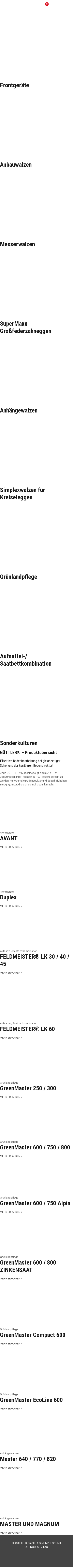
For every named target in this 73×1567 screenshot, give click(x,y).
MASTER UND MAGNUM (29, 1523)
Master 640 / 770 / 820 (28, 1458)
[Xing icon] (45, 1553)
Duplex (8, 897)
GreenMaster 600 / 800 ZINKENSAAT (28, 1266)
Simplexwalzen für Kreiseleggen (22, 493)
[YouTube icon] (32, 1553)
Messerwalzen (17, 244)
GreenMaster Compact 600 (32, 1334)
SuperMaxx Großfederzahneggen (25, 327)
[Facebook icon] (28, 1553)
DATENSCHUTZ (33, 1546)
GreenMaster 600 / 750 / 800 (35, 1147)
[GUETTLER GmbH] (21, 6)
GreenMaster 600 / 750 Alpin (35, 1203)
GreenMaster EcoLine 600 (31, 1399)
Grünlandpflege (18, 576)
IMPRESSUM (52, 1543)
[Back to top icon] (64, 1558)
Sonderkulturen (19, 743)
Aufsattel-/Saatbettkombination (26, 660)
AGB (46, 1546)
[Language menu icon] (56, 6)
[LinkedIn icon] (36, 1553)
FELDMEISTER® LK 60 (27, 1028)
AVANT (9, 838)
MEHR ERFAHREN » (11, 846)
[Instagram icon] (40, 1553)
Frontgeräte (14, 85)
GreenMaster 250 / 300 (28, 1088)
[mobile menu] (67, 6)
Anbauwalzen (16, 164)
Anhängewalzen (19, 410)
